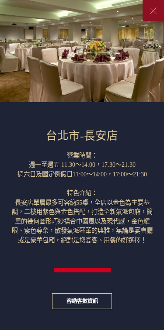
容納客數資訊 (82, 301)
